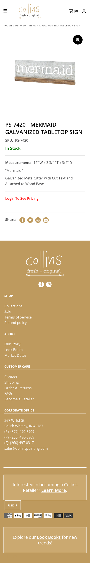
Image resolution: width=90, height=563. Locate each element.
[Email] (46, 220)
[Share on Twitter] (30, 220)
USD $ (12, 505)
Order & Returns (18, 388)
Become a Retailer (19, 399)
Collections (13, 306)
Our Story (12, 344)
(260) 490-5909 (22, 437)
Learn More (53, 490)
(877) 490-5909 (22, 431)
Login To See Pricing (21, 198)
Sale (7, 311)
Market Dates (15, 355)
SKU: (9, 140)
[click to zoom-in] (78, 40)
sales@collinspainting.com (26, 448)
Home (8, 25)
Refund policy (15, 322)
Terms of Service (18, 317)
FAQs (8, 393)
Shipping (11, 382)
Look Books (13, 349)
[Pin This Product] (38, 220)
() (76, 11)
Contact (10, 376)
